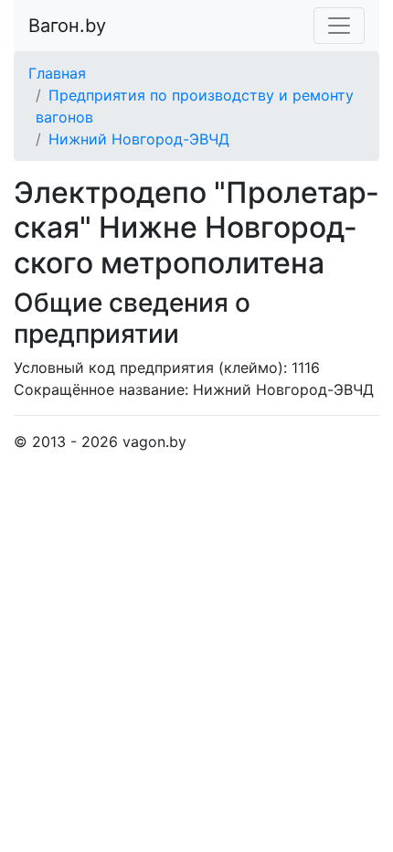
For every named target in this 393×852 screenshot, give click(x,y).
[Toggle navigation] (339, 25)
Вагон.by (67, 26)
